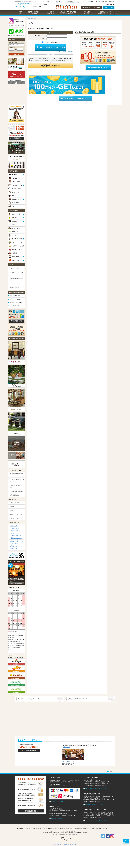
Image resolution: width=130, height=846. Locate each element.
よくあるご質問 (14, 543)
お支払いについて (15, 530)
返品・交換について (16, 538)
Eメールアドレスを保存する (51, 42)
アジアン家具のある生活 (49, 828)
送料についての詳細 (56, 818)
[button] (50, 65)
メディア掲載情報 (14, 502)
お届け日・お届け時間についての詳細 (95, 788)
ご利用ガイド (13, 526)
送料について (14, 533)
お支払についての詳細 (57, 801)
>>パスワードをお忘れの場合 (64, 51)
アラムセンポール (14, 287)
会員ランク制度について (16, 541)
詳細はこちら (66, 747)
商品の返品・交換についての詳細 (94, 804)
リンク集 (88, 828)
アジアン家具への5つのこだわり (33, 828)
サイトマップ (13, 548)
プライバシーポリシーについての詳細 (95, 820)
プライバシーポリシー (16, 518)
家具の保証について (15, 495)
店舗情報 (12, 506)
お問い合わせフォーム (16, 546)
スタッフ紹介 (69, 828)
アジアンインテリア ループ (69, 761)
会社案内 (12, 510)
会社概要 (82, 828)
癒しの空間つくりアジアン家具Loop (65, 844)
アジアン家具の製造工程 (16, 491)
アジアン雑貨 (61, 828)
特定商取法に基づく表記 (16, 514)
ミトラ (11, 283)
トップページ (31, 18)
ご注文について (15, 528)
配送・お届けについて (17, 535)
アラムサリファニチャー (16, 268)
